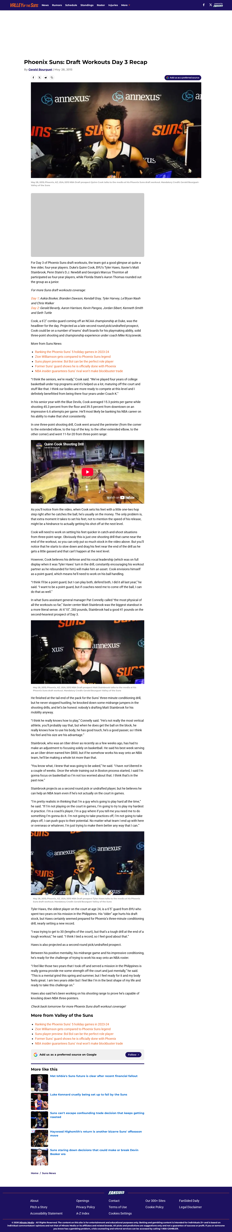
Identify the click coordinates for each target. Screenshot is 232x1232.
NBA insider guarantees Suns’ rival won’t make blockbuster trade (79, 371)
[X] (210, 4)
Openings (82, 1201)
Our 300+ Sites (155, 1201)
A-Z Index (82, 1213)
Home (34, 1173)
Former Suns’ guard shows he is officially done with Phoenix (75, 366)
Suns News (49, 1173)
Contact (114, 1201)
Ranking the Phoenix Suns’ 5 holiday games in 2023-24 (72, 352)
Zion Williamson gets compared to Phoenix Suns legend (73, 356)
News (45, 5)
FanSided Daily (189, 1201)
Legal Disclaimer (190, 1207)
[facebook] (204, 4)
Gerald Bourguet (40, 69)
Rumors (57, 5)
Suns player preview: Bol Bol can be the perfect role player (74, 361)
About (34, 1201)
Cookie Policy (154, 1207)
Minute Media (26, 1222)
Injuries (113, 5)
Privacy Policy (85, 1207)
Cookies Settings (120, 1213)
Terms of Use (118, 1207)
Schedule (71, 5)
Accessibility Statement (46, 1213)
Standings (87, 5)
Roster (101, 5)
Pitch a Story (38, 1207)
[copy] (51, 77)
